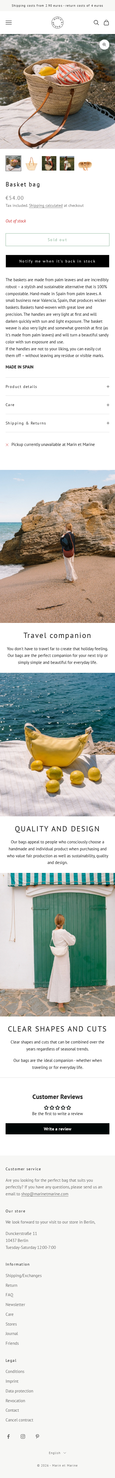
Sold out (57, 239)
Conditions (15, 1371)
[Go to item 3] (49, 163)
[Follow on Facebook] (8, 1436)
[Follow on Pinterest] (37, 1436)
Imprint (12, 1381)
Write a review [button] (57, 1129)
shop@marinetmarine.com (44, 1194)
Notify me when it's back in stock (57, 261)
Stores (11, 1324)
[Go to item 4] (67, 163)
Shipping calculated (46, 205)
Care (10, 1314)
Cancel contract (19, 1420)
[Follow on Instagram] (23, 1436)
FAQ (9, 1294)
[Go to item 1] (13, 163)
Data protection (19, 1391)
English (55, 1453)
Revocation (15, 1400)
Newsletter (15, 1304)
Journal (12, 1333)
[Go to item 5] (85, 163)
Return (11, 1285)
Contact (12, 1410)
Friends (12, 1343)
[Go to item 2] (31, 163)
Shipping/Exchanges (24, 1275)
